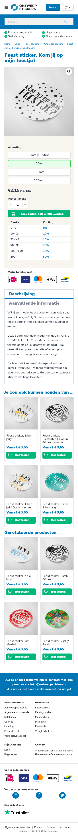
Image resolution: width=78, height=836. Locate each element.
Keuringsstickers (44, 712)
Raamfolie (40, 726)
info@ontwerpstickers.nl (49, 684)
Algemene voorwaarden (17, 712)
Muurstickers (42, 717)
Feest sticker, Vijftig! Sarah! (55, 642)
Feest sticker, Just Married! (18, 642)
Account (53, 7)
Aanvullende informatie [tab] (34, 303)
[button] (69, 71)
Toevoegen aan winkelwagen (42, 214)
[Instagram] (15, 795)
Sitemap (23, 831)
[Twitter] (62, 795)
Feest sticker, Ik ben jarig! (19, 437)
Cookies (8, 721)
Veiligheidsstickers (45, 731)
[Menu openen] (6, 7)
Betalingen (10, 717)
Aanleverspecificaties (15, 707)
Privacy (38, 827)
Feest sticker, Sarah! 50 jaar (55, 577)
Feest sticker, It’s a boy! (18, 577)
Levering (9, 726)
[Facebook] (39, 795)
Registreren (10, 754)
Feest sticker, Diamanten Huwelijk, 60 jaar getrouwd (55, 439)
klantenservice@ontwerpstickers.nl (54, 754)
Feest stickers (42, 707)
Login (7, 749)
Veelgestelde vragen (15, 736)
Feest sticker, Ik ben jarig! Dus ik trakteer (19, 505)
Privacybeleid (11, 731)
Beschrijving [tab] (22, 294)
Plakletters (41, 721)
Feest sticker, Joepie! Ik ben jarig (55, 505)
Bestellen (22, 455)
